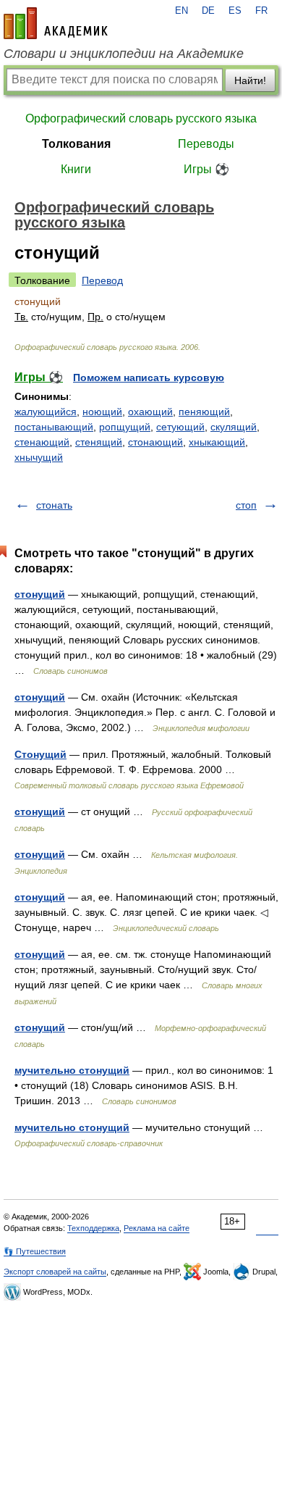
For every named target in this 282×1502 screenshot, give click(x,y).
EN (181, 11)
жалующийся (45, 411)
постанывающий (53, 427)
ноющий (102, 411)
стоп (246, 505)
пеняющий (204, 411)
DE (208, 11)
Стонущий (40, 754)
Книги (76, 169)
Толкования (76, 144)
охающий (150, 411)
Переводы (206, 144)
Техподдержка (93, 1228)
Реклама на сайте (156, 1228)
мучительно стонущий (71, 1070)
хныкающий (217, 442)
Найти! (250, 80)
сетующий (180, 427)
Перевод (102, 280)
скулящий (233, 427)
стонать (54, 505)
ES (235, 11)
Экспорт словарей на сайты (55, 1271)
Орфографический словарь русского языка (141, 118)
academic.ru (56, 23)
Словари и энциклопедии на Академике (124, 53)
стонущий (39, 594)
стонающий (155, 442)
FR (261, 11)
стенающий (41, 442)
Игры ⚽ (206, 169)
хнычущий (38, 457)
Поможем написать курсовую (148, 377)
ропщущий (124, 427)
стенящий (98, 442)
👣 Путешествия (35, 1251)
